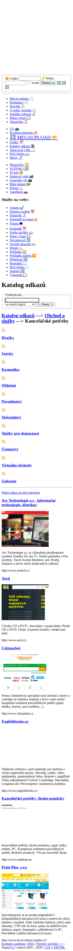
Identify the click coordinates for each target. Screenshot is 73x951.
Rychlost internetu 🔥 (24, 132)
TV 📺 (14, 129)
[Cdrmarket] (25, 688)
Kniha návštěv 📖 (21, 232)
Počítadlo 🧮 (18, 251)
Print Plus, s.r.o (14, 867)
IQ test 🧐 (16, 172)
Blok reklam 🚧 (20, 184)
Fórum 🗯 (16, 223)
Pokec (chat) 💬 (20, 118)
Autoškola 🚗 (19, 192)
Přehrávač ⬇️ (18, 259)
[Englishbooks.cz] (25, 762)
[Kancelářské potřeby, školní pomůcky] (25, 838)
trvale (35, 82)
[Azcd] (25, 619)
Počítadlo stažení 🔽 (23, 255)
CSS (47, 947)
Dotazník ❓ (18, 215)
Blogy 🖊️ (16, 157)
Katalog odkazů (18, 315)
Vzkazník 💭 (18, 275)
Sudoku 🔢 (17, 271)
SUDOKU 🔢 (19, 168)
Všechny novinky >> (49, 944)
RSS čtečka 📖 (19, 154)
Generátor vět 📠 (21, 180)
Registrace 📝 (19, 102)
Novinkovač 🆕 (20, 240)
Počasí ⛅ (16, 188)
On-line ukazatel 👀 (23, 244)
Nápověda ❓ (19, 121)
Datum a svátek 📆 (22, 211)
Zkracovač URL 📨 (22, 150)
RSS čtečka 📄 (19, 267)
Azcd (6, 578)
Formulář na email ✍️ (24, 219)
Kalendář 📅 (18, 228)
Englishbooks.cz (15, 721)
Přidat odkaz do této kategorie (21, 492)
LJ (13, 947)
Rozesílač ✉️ (18, 263)
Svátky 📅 (17, 142)
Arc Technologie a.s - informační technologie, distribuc (28, 502)
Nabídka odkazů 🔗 (23, 114)
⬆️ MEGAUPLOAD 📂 (34, 137)
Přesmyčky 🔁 (19, 165)
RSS (31, 944)
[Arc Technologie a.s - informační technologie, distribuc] (25, 545)
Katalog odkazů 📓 (22, 146)
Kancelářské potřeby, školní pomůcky (33, 798)
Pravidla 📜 (17, 106)
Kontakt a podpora (14, 944)
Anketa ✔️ (17, 207)
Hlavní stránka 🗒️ (21, 98)
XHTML (59, 947)
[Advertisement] (36, 38)
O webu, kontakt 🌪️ (23, 110)
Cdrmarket (11, 648)
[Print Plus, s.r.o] (25, 908)
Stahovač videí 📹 (21, 176)
